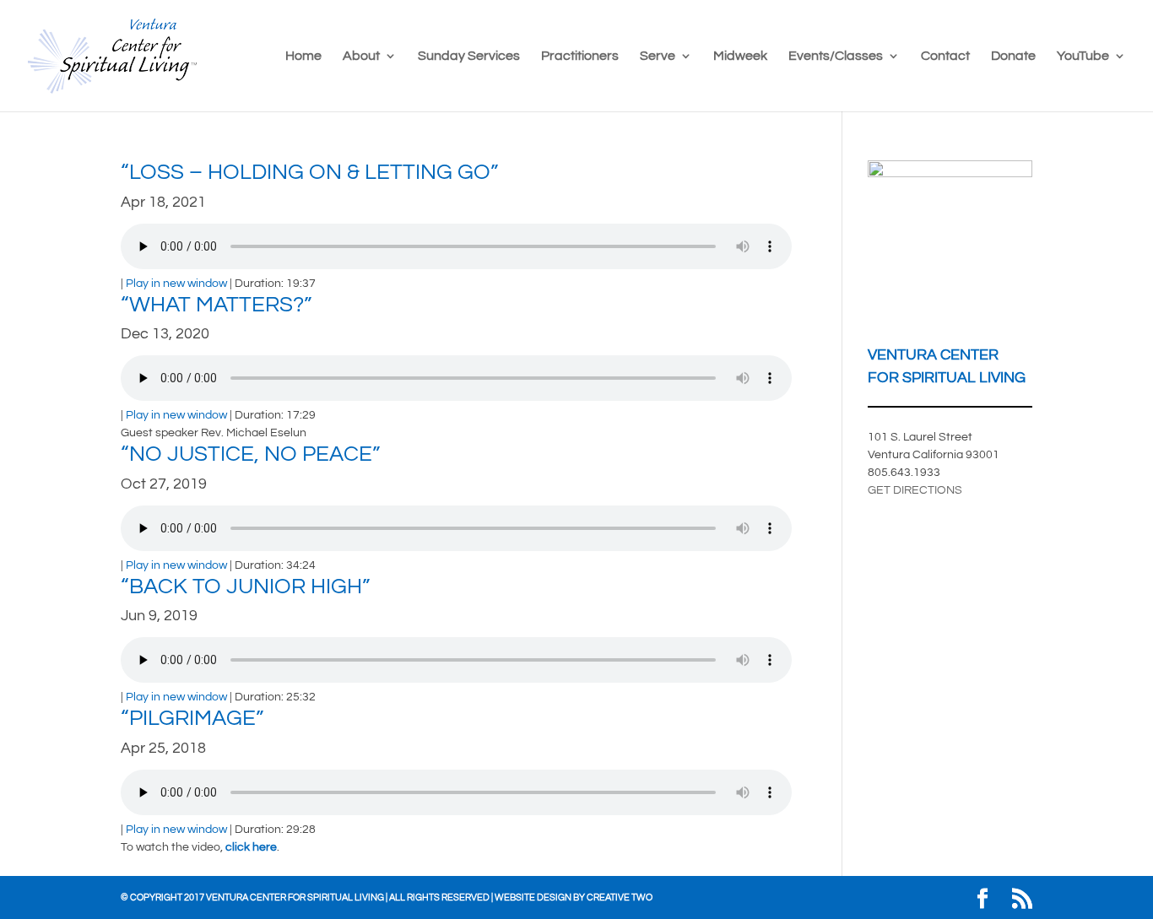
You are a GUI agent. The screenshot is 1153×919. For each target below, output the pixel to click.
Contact (945, 56)
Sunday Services (469, 56)
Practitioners (580, 56)
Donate (1013, 56)
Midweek (740, 56)
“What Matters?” (216, 305)
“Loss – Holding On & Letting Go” (309, 172)
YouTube (1083, 56)
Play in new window (176, 283)
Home (303, 56)
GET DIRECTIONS (915, 490)
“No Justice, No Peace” (250, 454)
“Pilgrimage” (192, 718)
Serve (657, 56)
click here (251, 847)
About (361, 56)
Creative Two (619, 897)
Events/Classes (835, 56)
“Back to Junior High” (245, 586)
